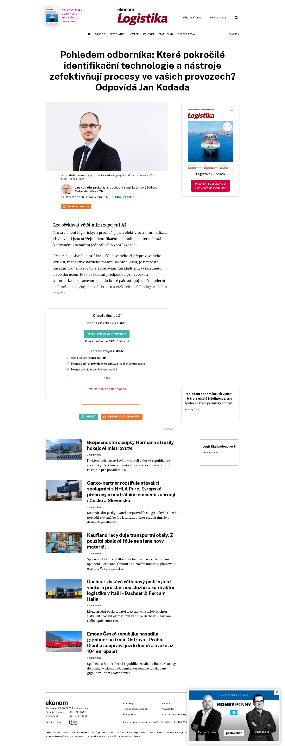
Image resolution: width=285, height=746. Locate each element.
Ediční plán (166, 34)
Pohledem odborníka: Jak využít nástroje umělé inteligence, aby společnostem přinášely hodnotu (209, 398)
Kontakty (128, 703)
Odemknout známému (124, 416)
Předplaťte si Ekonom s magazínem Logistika (210, 186)
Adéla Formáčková (164, 722)
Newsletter (168, 709)
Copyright (51, 708)
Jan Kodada (83, 187)
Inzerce (134, 34)
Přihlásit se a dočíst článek (107, 389)
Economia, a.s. (80, 708)
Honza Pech (76, 178)
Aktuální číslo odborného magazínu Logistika (72, 16)
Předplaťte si (192, 17)
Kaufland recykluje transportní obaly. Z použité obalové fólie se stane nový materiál (130, 541)
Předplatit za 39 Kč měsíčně (106, 334)
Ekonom (234, 34)
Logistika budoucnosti (219, 446)
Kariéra (166, 703)
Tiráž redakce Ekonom (135, 709)
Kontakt (148, 34)
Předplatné (117, 34)
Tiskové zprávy (187, 34)
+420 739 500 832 (186, 722)
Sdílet (91, 416)
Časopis (100, 34)
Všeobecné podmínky (174, 714)
